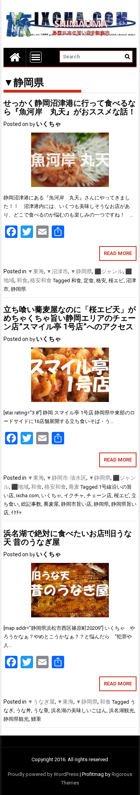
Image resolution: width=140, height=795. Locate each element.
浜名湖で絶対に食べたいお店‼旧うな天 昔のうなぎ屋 (68, 538)
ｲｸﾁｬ (16, 512)
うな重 (41, 710)
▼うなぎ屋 (41, 702)
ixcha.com (27, 495)
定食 (89, 280)
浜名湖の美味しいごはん (79, 710)
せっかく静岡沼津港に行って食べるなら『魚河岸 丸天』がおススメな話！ (70, 107)
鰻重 (36, 719)
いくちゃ (48, 124)
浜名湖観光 (121, 710)
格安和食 (41, 280)
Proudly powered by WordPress (43, 774)
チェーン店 (99, 495)
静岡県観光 (16, 719)
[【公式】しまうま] (15, 57)
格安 (101, 280)
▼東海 (36, 271)
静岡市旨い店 (76, 504)
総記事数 (31, 504)
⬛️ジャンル (108, 271)
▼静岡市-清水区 (66, 478)
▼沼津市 (57, 271)
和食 (22, 280)
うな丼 (23, 710)
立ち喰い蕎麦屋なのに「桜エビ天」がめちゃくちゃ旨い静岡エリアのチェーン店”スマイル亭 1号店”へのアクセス (70, 318)
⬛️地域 (20, 487)
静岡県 (18, 289)
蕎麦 (73, 487)
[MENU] (36, 57)
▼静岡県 (81, 271)
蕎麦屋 (51, 504)
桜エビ (116, 280)
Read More (118, 253)
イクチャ (74, 495)
